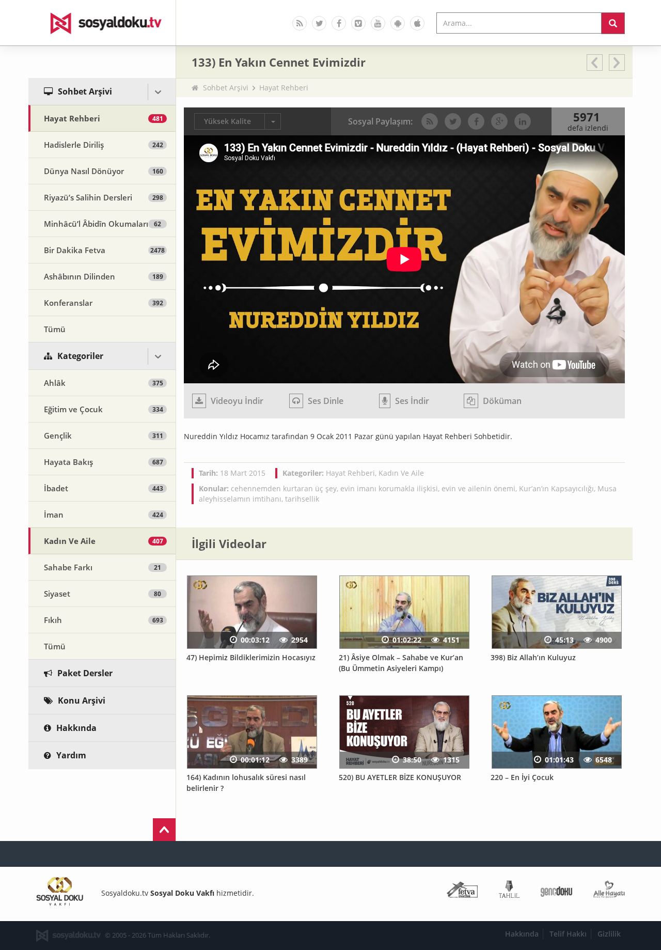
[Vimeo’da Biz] (358, 23)
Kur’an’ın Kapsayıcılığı (556, 488)
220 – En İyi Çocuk (522, 777)
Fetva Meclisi (462, 891)
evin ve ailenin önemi (478, 488)
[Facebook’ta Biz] (339, 23)
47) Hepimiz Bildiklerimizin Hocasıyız (251, 657)
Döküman (501, 401)
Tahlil (509, 891)
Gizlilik (609, 934)
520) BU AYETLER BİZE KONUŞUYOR (400, 777)
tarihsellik (302, 499)
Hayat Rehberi (283, 87)
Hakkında (522, 934)
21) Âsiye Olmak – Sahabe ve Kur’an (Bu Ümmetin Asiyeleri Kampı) (401, 662)
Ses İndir (411, 401)
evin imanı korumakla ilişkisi (389, 488)
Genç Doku (556, 891)
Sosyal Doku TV (102, 22)
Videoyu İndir (236, 401)
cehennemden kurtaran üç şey (284, 488)
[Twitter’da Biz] (319, 23)
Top (164, 829)
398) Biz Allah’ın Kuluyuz (533, 657)
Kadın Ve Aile (401, 473)
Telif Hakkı (568, 934)
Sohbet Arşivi (225, 87)
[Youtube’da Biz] (378, 23)
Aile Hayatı (609, 891)
